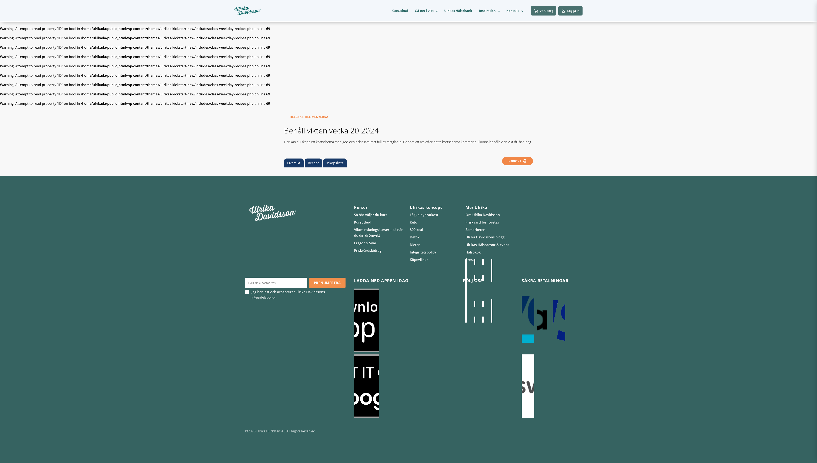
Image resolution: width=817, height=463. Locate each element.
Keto (413, 222)
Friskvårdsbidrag (367, 250)
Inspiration (487, 10)
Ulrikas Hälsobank (458, 10)
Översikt (293, 163)
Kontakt (512, 10)
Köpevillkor (419, 259)
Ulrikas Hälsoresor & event (487, 244)
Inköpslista (335, 163)
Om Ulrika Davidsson (483, 214)
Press (470, 259)
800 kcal (416, 229)
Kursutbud (400, 10)
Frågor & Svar (365, 243)
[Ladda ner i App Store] (404, 320)
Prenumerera (327, 282)
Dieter (415, 244)
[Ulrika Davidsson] (466, 291)
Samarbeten (475, 229)
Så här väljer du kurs (370, 214)
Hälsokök (473, 252)
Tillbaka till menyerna (308, 117)
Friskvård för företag (482, 222)
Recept (313, 163)
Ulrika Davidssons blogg (485, 237)
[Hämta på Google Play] (404, 386)
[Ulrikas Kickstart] (483, 291)
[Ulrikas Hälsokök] (491, 291)
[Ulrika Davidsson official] (474, 291)
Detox (415, 237)
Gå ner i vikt (424, 10)
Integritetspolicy (423, 252)
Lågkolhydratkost (424, 214)
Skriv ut (515, 161)
